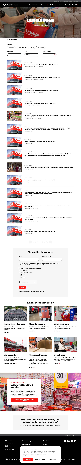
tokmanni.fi (55, 1)
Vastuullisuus (44, 4)
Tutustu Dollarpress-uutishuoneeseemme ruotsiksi (24, 400)
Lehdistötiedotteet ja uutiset (26, 272)
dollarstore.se (71, 1)
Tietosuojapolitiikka (73, 459)
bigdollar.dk (76, 1)
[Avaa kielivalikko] (76, 4)
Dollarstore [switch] (11, 47)
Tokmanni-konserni (33, 4)
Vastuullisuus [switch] (41, 47)
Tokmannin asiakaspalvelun (38, 425)
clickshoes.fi (60, 1)
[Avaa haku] (73, 4)
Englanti (24, 275)
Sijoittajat (52, 4)
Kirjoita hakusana (46, 51)
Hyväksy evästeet (27, 459)
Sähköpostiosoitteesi (46, 256)
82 (47, 242)
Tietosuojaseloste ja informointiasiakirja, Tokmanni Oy (31, 291)
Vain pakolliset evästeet (40, 459)
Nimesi (20, 256)
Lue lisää (24, 455)
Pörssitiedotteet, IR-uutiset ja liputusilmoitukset (31, 268)
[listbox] (14, 54)
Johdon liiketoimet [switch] (22, 47)
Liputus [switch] (32, 47)
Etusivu (8, 39)
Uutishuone (60, 4)
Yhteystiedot (67, 4)
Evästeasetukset (52, 459)
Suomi (24, 277)
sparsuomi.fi (66, 1)
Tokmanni (45, 444)
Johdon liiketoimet (24, 270)
